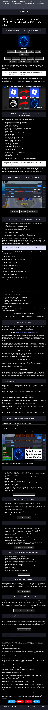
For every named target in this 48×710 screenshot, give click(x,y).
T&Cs (37, 706)
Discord (29, 61)
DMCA (44, 706)
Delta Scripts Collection (24, 574)
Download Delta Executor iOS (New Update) (24, 610)
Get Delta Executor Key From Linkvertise (24, 547)
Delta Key (22, 1)
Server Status (6, 3)
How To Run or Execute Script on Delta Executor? (26, 215)
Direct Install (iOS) (24, 54)
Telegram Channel (40, 3)
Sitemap (24, 708)
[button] (24, 8)
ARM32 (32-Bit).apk (21, 51)
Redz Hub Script (14, 211)
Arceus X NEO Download (24, 6)
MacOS (23, 58)
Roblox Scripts (30, 1)
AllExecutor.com (16, 265)
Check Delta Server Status (24, 591)
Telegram (36, 61)
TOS (34, 706)
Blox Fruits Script (33, 211)
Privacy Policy (30, 706)
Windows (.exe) (39, 58)
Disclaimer (40, 706)
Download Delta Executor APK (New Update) (24, 494)
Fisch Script (23, 211)
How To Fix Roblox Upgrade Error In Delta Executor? (27, 332)
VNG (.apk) (30, 51)
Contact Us (25, 706)
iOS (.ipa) (38, 51)
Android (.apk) (11, 51)
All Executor (24, 12)
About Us (21, 706)
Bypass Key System (16, 3)
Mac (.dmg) (30, 58)
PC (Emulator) (13, 61)
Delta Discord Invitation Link (24, 629)
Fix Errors (40, 1)
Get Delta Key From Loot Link (24, 517)
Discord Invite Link (29, 3)
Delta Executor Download (9, 1)
